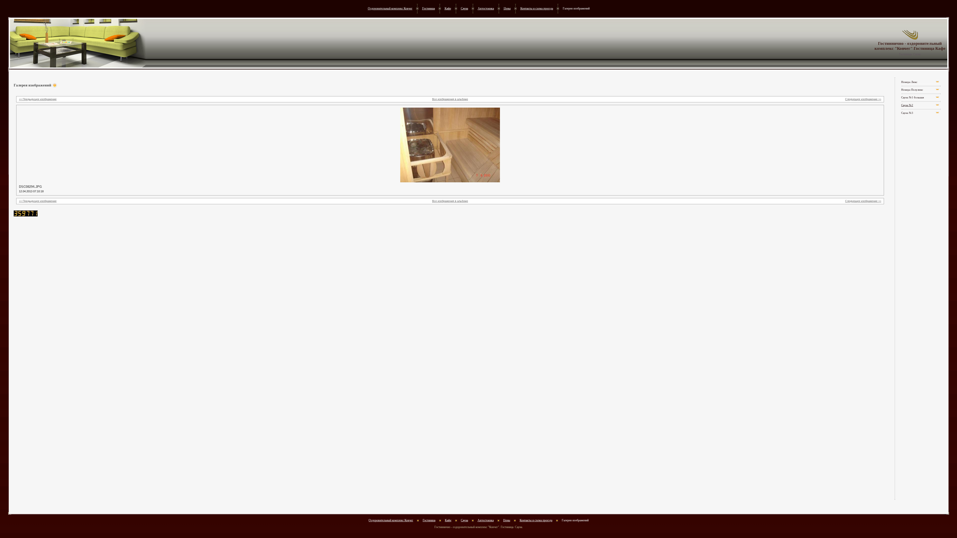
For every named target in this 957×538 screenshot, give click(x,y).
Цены (507, 8)
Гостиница (428, 8)
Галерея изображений (576, 8)
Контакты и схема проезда (536, 8)
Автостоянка (486, 8)
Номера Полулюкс (912, 89)
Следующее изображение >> (863, 99)
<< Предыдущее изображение (38, 99)
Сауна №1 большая (912, 97)
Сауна (464, 8)
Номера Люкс (909, 82)
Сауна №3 (907, 113)
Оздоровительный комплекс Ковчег (390, 8)
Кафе (448, 8)
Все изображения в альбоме (450, 99)
